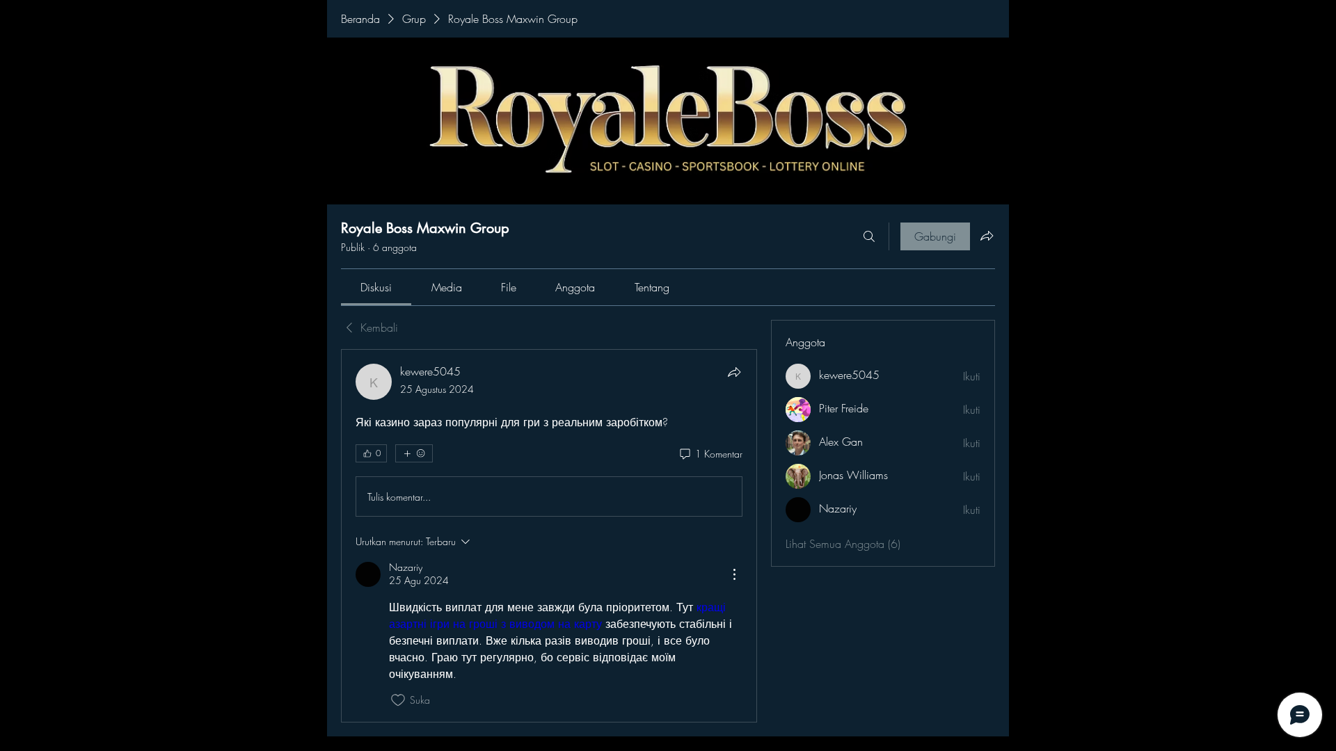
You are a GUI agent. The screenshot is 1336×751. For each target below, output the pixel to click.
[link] (376, 287)
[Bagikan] (734, 372)
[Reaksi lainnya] (414, 453)
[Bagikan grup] (986, 235)
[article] (549, 535)
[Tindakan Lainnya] (734, 574)
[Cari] (869, 236)
